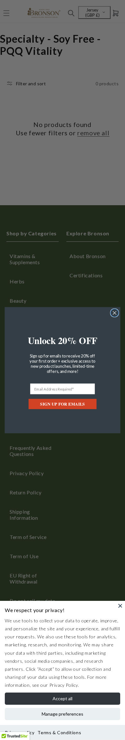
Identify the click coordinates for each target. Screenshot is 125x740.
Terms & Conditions (59, 732)
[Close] (120, 605)
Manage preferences (62, 714)
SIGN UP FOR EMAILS (62, 404)
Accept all (62, 698)
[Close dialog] (115, 313)
